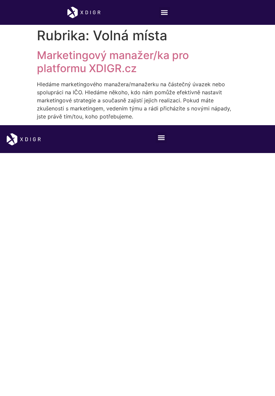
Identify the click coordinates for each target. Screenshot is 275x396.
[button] (164, 12)
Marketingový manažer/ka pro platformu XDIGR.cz (113, 62)
